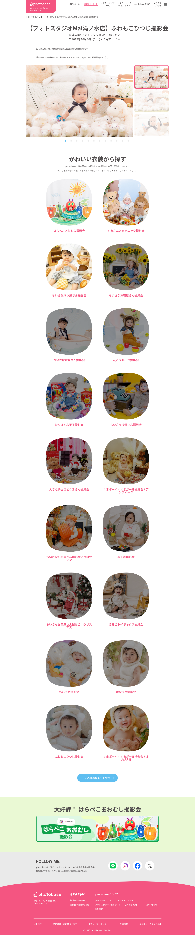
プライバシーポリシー (98, 924)
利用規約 (38, 924)
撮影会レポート (91, 4)
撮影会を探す (75, 4)
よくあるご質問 (158, 4)
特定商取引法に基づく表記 (65, 924)
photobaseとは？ (142, 4)
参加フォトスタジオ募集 (150, 924)
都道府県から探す (78, 900)
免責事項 (124, 924)
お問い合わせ (151, 904)
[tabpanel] (79, 101)
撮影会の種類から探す (80, 904)
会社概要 (99, 908)
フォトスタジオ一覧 (108, 4)
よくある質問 (131, 904)
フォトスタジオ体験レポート (124, 4)
